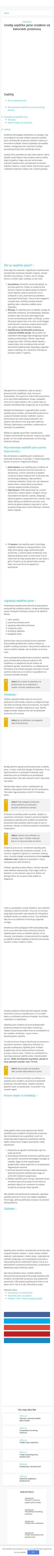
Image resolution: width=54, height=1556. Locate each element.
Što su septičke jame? (17, 100)
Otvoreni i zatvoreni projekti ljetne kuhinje (33, 1501)
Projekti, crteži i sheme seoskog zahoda (25, 1298)
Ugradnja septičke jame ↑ (20, 600)
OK (33, 1552)
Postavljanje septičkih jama (16, 117)
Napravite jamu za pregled (19, 1295)
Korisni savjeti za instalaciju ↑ (21, 1095)
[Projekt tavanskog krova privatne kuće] (17, 1536)
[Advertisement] (27, 61)
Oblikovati (27, 22)
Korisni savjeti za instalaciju (20, 122)
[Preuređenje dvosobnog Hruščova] (17, 1513)
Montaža (11, 119)
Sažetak (7, 129)
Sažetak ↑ (10, 1208)
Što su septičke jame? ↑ (19, 265)
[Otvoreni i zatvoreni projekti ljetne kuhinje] (17, 1502)
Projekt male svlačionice (29, 1443)
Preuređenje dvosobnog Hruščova (34, 1513)
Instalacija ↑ (11, 694)
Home (6, 13)
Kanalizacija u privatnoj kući (20, 1293)
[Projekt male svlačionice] (17, 1525)
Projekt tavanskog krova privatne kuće (34, 1536)
